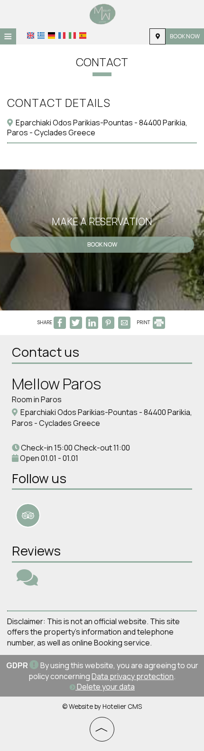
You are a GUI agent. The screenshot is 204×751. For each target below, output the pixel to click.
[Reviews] (27, 581)
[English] (30, 35)
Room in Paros (37, 399)
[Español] (82, 35)
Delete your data (105, 686)
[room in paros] (102, 13)
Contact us (45, 352)
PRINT (144, 322)
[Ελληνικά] (41, 35)
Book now (185, 36)
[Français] (61, 35)
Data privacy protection (133, 676)
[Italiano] (72, 35)
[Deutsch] (51, 35)
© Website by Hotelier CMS (102, 706)
